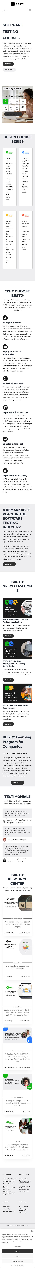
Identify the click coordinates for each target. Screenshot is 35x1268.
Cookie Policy (13, 1265)
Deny (17, 1256)
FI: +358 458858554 (5, 1187)
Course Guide (17, 963)
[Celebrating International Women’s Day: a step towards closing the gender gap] (17, 1119)
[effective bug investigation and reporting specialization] (17, 640)
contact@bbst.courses (10, 1184)
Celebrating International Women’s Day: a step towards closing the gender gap (17, 1147)
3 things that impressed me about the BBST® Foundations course (17, 1103)
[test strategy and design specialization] (17, 684)
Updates (17, 1141)
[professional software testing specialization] (17, 598)
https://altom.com (24, 1191)
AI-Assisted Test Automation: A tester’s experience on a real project (17, 924)
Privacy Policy (20, 1265)
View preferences (17, 1261)
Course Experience (17, 1051)
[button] (32, 1231)
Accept (17, 1251)
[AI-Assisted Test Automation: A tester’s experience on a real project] (17, 897)
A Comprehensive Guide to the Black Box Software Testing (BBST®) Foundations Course (17, 1012)
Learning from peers (17, 919)
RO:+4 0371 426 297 (7, 1192)
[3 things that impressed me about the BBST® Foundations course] (17, 1075)
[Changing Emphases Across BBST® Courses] (17, 941)
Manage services (17, 1246)
